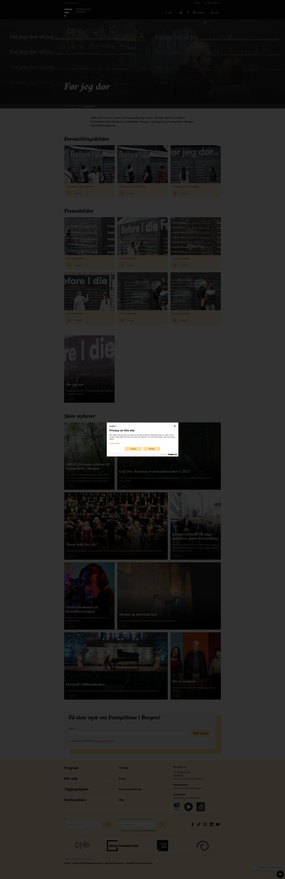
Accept (133, 449)
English (112, 426)
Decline (151, 449)
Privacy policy (114, 443)
